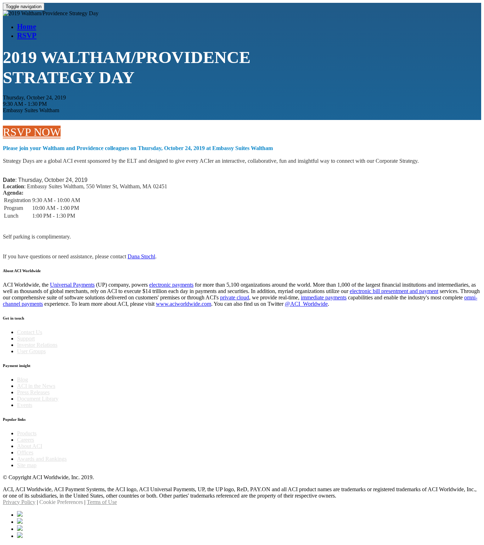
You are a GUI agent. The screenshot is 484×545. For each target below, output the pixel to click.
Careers (25, 440)
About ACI (29, 446)
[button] (32, 132)
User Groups (31, 351)
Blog (22, 380)
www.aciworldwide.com (183, 304)
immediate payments (324, 297)
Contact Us (29, 332)
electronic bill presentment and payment (394, 291)
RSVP (26, 35)
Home (26, 26)
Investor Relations (37, 345)
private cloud (234, 297)
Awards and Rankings (42, 459)
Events (24, 405)
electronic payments (171, 285)
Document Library (37, 399)
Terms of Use (102, 502)
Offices (25, 452)
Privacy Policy (19, 502)
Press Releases (33, 392)
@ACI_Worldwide (306, 304)
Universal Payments (72, 285)
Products (26, 433)
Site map (26, 465)
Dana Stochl (141, 256)
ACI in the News (36, 386)
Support (26, 338)
